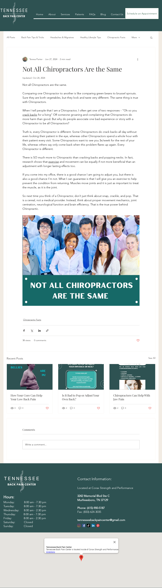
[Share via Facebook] (23, 330)
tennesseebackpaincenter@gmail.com (101, 520)
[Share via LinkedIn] (39, 330)
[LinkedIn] (93, 525)
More (134, 37)
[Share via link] (47, 330)
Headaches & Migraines (62, 37)
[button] (151, 37)
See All (151, 358)
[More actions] (138, 59)
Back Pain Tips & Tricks (32, 37)
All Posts (11, 37)
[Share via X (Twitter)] (31, 330)
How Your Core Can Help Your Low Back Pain (26, 397)
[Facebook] (83, 525)
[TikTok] (88, 525)
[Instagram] (79, 525)
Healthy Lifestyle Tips (90, 37)
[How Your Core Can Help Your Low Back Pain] (30, 377)
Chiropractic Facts (116, 37)
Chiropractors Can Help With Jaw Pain (131, 397)
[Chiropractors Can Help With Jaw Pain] (132, 377)
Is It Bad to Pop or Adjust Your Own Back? (80, 397)
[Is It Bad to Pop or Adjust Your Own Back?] (81, 377)
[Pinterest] (98, 525)
